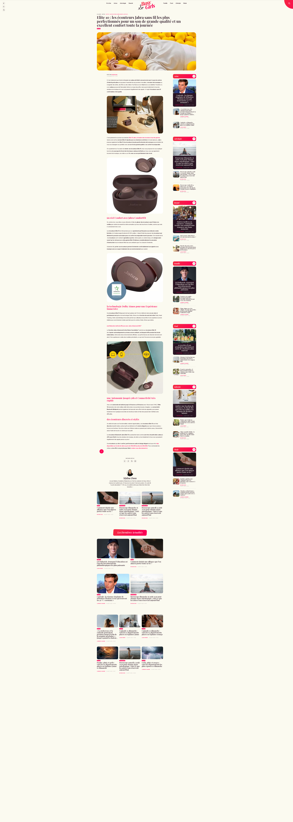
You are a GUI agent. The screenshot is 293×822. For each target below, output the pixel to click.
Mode (185, 3)
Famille (165, 3)
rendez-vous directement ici (139, 448)
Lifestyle (178, 3)
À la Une (108, 3)
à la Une (99, 14)
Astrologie (123, 3)
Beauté (131, 3)
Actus (115, 3)
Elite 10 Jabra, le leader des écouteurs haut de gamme (144, 137)
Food (171, 3)
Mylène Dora (114, 74)
